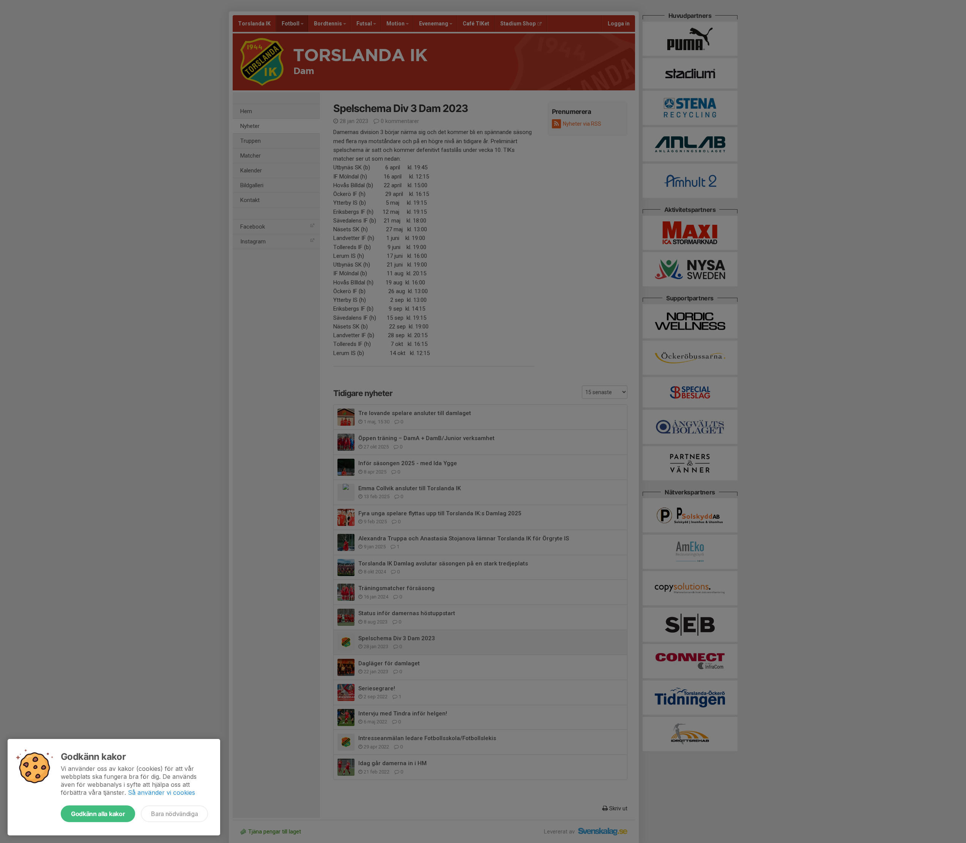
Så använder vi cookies (161, 792)
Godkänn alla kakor (98, 814)
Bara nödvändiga (174, 814)
